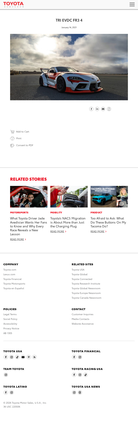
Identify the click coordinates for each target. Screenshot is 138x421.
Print (18, 138)
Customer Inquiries (82, 314)
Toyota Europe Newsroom (86, 293)
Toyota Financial (12, 279)
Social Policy (10, 319)
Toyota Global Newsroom (86, 288)
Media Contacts (80, 319)
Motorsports (19, 212)
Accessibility (10, 323)
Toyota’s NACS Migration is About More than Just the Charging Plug (67, 222)
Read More (17, 239)
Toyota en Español (13, 288)
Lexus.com (9, 274)
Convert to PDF (24, 145)
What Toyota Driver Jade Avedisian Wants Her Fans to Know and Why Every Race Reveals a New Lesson (28, 226)
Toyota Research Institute (86, 283)
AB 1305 (7, 333)
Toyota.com (9, 269)
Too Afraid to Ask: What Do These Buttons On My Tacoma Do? (108, 222)
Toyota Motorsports (14, 283)
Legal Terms (10, 314)
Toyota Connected (82, 279)
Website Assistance (83, 323)
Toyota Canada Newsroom (86, 297)
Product (96, 212)
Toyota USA (78, 269)
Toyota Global (80, 274)
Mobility (56, 212)
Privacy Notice (11, 328)
